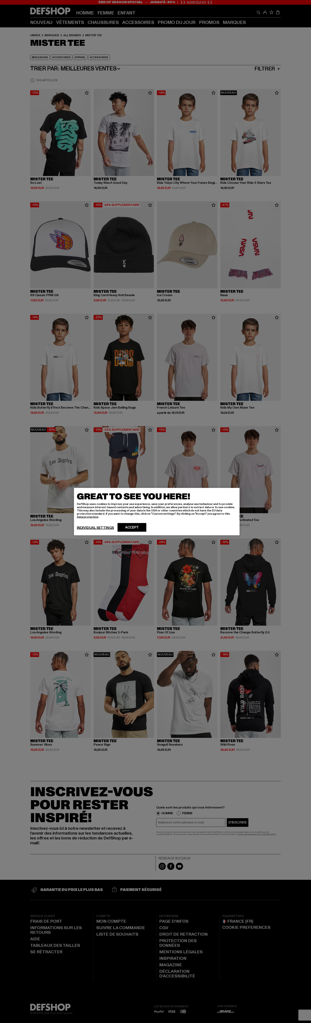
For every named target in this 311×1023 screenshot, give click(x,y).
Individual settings (95, 527)
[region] (157, 511)
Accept (132, 527)
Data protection (87, 517)
